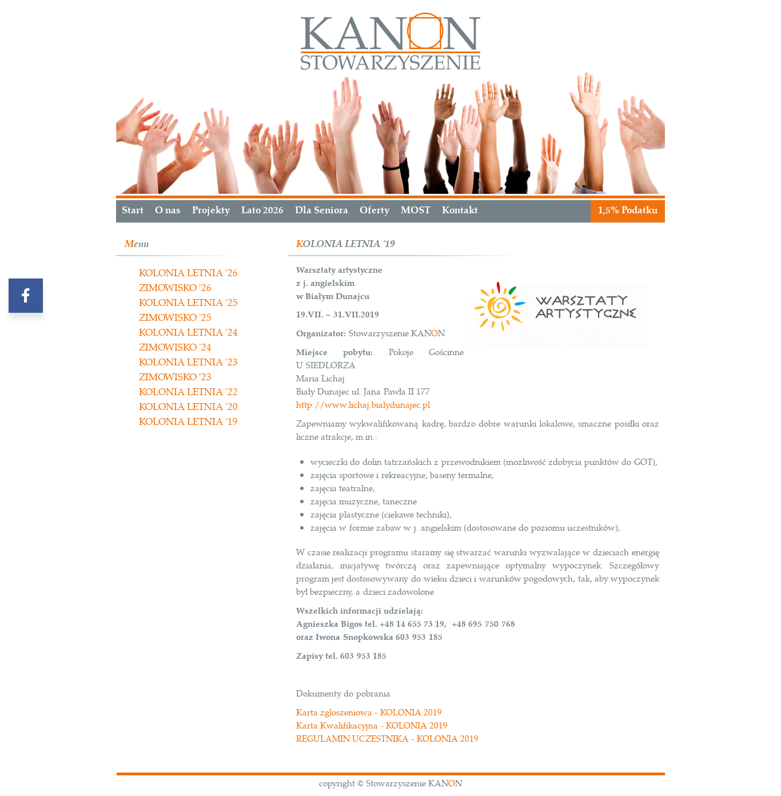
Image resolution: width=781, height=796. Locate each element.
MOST (416, 210)
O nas (168, 210)
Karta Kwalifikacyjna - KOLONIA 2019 (372, 726)
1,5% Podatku (628, 210)
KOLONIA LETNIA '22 (188, 392)
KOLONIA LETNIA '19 (188, 422)
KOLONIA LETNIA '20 (188, 407)
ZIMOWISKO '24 (175, 348)
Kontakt (460, 210)
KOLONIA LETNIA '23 (188, 363)
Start (133, 210)
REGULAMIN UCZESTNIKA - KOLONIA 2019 (387, 739)
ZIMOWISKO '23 (175, 377)
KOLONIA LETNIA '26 (188, 273)
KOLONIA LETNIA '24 (188, 333)
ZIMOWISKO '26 (175, 288)
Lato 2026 (262, 210)
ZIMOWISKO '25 (175, 318)
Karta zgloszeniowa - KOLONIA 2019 (369, 713)
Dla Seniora (321, 210)
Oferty (374, 210)
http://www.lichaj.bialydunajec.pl (363, 405)
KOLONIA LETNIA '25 (188, 303)
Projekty (211, 210)
